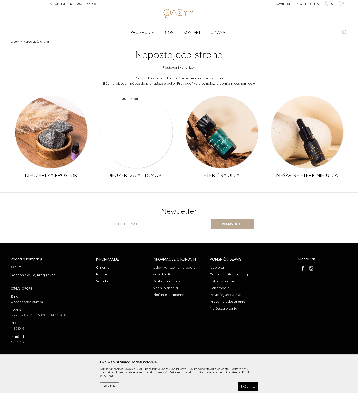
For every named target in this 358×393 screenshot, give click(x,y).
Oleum (15, 41)
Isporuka (217, 267)
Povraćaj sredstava (225, 294)
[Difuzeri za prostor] (51, 132)
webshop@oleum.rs (27, 302)
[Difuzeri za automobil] (136, 132)
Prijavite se (232, 224)
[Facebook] (303, 268)
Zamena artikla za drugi (229, 274)
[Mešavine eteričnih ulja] (307, 132)
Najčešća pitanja (223, 308)
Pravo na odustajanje (227, 301)
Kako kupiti (162, 274)
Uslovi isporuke (222, 281)
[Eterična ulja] (222, 132)
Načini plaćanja (165, 288)
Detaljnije (109, 385)
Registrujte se (308, 4)
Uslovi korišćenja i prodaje (174, 267)
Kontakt (102, 274)
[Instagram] (311, 268)
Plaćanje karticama (168, 294)
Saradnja (103, 281)
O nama (103, 267)
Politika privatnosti (168, 281)
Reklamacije (220, 288)
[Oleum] (179, 13)
